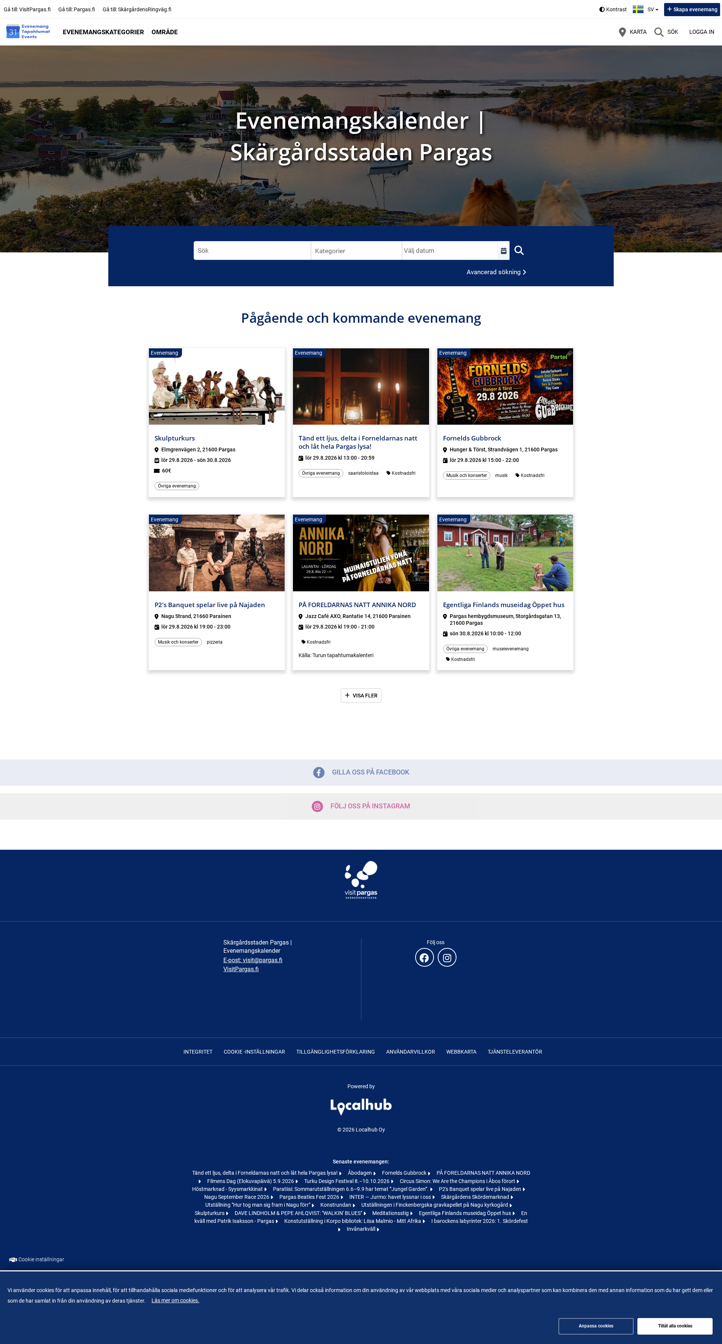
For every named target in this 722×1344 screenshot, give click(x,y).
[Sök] (519, 250)
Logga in (701, 32)
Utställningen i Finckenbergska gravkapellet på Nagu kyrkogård (435, 1205)
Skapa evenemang (695, 9)
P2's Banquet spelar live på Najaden (480, 1189)
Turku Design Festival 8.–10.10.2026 (347, 1181)
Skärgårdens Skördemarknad (475, 1197)
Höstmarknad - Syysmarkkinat (228, 1189)
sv (654, 7)
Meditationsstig (391, 1213)
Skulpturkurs (210, 1213)
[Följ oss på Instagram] (447, 957)
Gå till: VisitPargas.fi (27, 9)
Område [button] (165, 32)
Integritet (198, 1052)
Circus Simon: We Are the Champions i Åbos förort (458, 1181)
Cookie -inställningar (254, 1052)
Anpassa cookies (596, 1326)
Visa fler (365, 696)
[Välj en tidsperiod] (504, 250)
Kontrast (616, 9)
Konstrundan (336, 1205)
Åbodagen (360, 1173)
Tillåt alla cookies (675, 1326)
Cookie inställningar (41, 1259)
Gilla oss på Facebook (370, 772)
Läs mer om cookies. (175, 1300)
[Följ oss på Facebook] (424, 957)
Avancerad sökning (494, 272)
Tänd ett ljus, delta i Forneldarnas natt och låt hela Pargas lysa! (265, 1173)
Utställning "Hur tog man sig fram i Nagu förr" (258, 1205)
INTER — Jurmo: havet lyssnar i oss (390, 1197)
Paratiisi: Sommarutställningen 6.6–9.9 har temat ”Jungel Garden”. (351, 1189)
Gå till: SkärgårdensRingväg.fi (137, 9)
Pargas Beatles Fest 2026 (309, 1197)
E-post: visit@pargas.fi (252, 960)
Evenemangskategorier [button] (103, 32)
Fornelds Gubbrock (405, 1173)
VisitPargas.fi (241, 969)
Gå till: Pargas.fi (76, 9)
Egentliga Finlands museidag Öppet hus (465, 1213)
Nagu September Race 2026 (237, 1197)
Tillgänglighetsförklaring (335, 1052)
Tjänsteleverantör (515, 1052)
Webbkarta (461, 1052)
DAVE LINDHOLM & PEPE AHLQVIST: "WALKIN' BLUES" (299, 1213)
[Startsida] (28, 32)
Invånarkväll (361, 1229)
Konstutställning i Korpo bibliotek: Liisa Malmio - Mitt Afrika (353, 1221)
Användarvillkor (410, 1052)
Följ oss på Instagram (370, 806)
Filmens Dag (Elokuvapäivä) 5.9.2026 (251, 1181)
